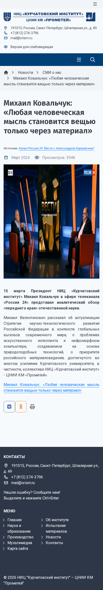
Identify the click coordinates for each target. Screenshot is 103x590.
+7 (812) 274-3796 (25, 33)
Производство (20, 537)
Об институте (57, 520)
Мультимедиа (19, 543)
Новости (53, 537)
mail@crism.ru (21, 38)
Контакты (54, 543)
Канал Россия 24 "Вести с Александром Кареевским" (56, 148)
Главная (14, 520)
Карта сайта (17, 548)
